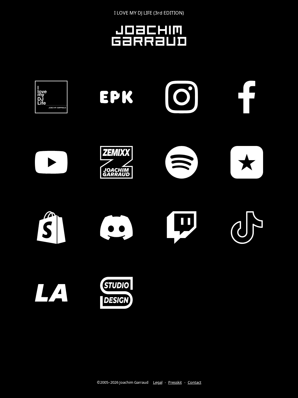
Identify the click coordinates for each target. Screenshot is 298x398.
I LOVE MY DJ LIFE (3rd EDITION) (149, 13)
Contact (194, 382)
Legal (157, 382)
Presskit (175, 382)
